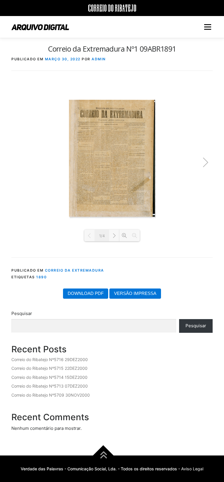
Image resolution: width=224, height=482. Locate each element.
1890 (41, 277)
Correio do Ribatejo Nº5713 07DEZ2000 (49, 386)
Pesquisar (21, 313)
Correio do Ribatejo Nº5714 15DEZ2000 (49, 377)
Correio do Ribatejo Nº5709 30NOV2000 (50, 395)
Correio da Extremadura (74, 270)
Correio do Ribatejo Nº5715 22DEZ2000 (49, 368)
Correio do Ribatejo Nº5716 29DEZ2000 (49, 359)
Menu (207, 27)
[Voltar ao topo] (103, 455)
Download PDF (86, 293)
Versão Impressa (135, 293)
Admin (99, 59)
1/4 (102, 235)
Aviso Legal (192, 468)
